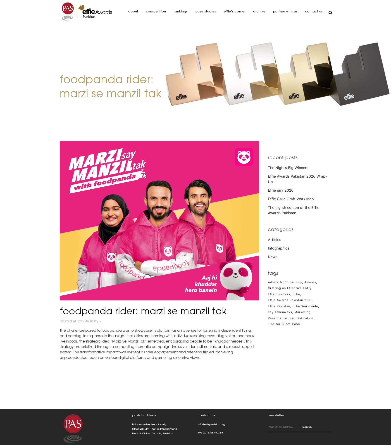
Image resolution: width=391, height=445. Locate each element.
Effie (296, 294)
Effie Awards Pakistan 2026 (290, 300)
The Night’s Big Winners (288, 167)
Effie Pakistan (279, 306)
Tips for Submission (284, 324)
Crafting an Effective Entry (290, 288)
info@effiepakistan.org (211, 424)
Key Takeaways (280, 312)
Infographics (278, 248)
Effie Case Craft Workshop (291, 199)
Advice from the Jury (285, 282)
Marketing (302, 312)
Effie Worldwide (305, 306)
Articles (274, 239)
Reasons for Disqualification (290, 318)
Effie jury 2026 (280, 190)
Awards (310, 282)
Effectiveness (279, 294)
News (272, 257)
